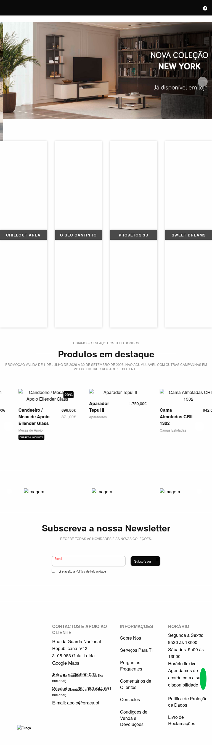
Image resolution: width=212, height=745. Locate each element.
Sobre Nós (130, 638)
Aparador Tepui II (87, 406)
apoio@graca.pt (83, 702)
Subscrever (142, 561)
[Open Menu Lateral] (6, 6)
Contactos (130, 699)
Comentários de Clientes (135, 684)
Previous (9, 82)
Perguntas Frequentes (131, 665)
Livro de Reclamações (181, 720)
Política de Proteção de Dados (188, 701)
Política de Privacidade (91, 571)
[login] (190, 8)
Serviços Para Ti (136, 650)
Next (203, 82)
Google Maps (65, 662)
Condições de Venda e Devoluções (133, 718)
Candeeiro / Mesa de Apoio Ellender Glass (22, 416)
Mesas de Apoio (19, 430)
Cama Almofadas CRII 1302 (164, 416)
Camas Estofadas (161, 430)
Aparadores (86, 416)
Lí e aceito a (82, 571)
